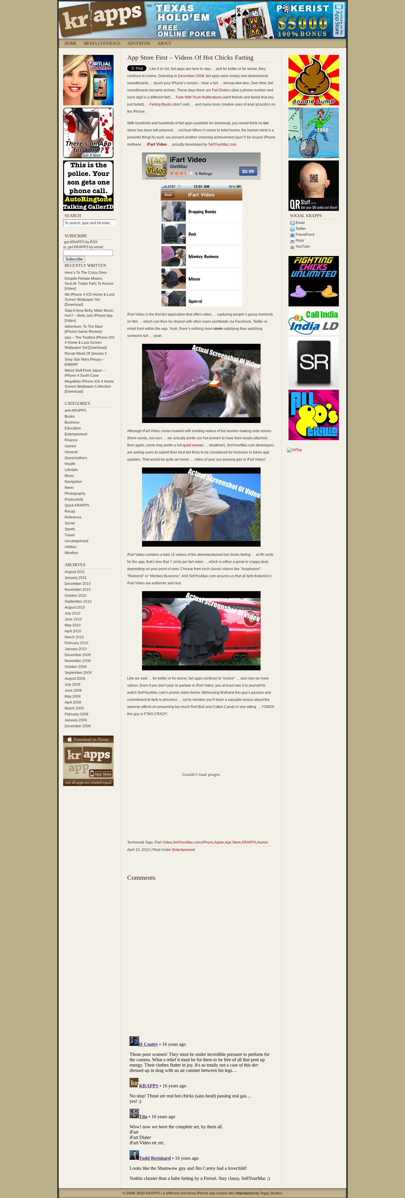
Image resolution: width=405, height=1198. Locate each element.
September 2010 (78, 601)
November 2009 (78, 661)
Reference (73, 517)
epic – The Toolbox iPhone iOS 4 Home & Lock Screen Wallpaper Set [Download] (89, 342)
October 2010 (76, 596)
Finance (71, 440)
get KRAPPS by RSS (81, 242)
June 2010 (73, 619)
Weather (71, 553)
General (71, 452)
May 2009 (73, 696)
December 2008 (78, 726)
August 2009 (75, 679)
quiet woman (193, 445)
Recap (70, 511)
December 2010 (78, 584)
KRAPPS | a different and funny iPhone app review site (190, 1193)
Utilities (70, 547)
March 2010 (74, 637)
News (69, 488)
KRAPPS (249, 842)
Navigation (73, 482)
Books (70, 416)
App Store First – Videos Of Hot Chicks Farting (190, 57)
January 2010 (76, 649)
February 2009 (76, 714)
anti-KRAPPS (75, 410)
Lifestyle (71, 470)
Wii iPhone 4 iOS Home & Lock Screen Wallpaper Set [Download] (89, 299)
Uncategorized (76, 541)
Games (70, 446)
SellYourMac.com (222, 144)
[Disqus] (201, 956)
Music (69, 476)
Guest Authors (76, 458)
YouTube (302, 246)
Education (73, 428)
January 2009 (76, 720)
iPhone (207, 842)
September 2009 (78, 673)
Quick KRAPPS (77, 505)
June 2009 (73, 690)
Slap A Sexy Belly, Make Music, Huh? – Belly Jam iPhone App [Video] (89, 315)
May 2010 (73, 625)
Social (70, 523)
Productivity (74, 499)
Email (300, 223)
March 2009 (74, 708)
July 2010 (72, 613)
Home (71, 43)
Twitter (300, 229)
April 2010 (73, 631)
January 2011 (76, 578)
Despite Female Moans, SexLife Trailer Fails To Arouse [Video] (89, 283)
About (164, 43)
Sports (70, 529)
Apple (219, 842)
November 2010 (78, 590)
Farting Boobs (160, 104)
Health (70, 464)
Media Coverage (102, 43)
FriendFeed (304, 235)
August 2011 (75, 572)
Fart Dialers (221, 90)
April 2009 (73, 702)
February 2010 (76, 643)
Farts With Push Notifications (199, 97)
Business (72, 422)
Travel (70, 535)
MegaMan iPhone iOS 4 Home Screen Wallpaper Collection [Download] (89, 386)
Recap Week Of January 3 (86, 353)
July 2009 (72, 684)
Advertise (139, 43)
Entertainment (76, 434)
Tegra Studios (271, 1193)
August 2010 (75, 607)
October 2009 (76, 667)
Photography (75, 493)
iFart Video (157, 144)
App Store (233, 842)
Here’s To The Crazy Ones (86, 273)
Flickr (299, 240)
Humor (262, 842)
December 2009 (78, 655)
